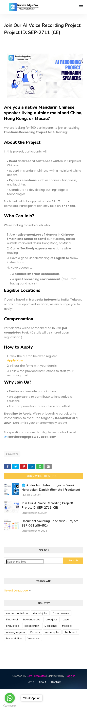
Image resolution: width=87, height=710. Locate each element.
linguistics (12, 626)
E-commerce (61, 613)
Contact (56, 682)
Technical (71, 632)
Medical (67, 626)
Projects (12, 454)
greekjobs (51, 619)
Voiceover (34, 638)
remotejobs (52, 632)
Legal (66, 619)
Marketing (51, 626)
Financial (12, 619)
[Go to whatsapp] (10, 698)
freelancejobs (31, 619)
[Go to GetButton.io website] (9, 706)
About (42, 682)
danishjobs (40, 613)
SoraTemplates (36, 676)
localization (31, 626)
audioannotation (17, 613)
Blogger (70, 676)
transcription (14, 638)
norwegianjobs (15, 632)
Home (30, 682)
